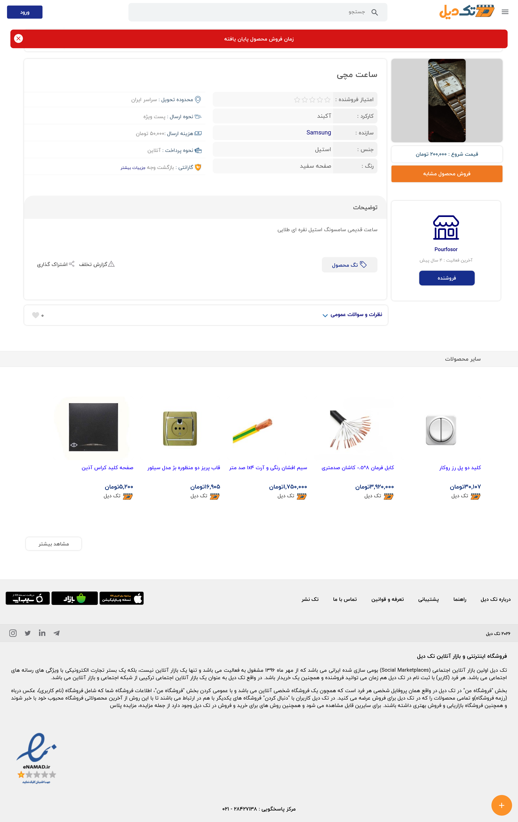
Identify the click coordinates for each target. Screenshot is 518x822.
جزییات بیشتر (132, 167)
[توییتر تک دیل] (27, 634)
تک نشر (310, 599)
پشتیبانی (428, 599)
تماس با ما (345, 599)
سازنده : (364, 132)
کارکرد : (365, 116)
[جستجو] (374, 14)
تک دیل (459, 495)
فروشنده (447, 278)
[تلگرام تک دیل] (56, 634)
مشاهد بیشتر (53, 543)
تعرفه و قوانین (387, 599)
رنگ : (368, 166)
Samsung (318, 132)
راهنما (459, 599)
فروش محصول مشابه (447, 173)
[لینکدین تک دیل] (42, 634)
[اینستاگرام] (13, 634)
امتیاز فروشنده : (354, 99)
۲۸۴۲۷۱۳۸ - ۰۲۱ (239, 808)
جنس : (365, 149)
